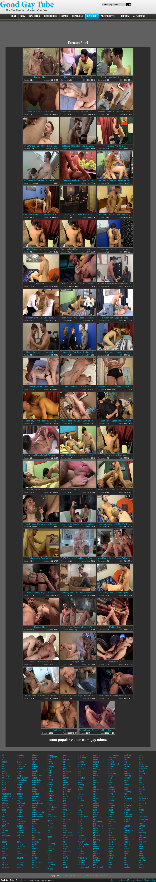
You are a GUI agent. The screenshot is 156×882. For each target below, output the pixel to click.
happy (65, 814)
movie (95, 760)
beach (4, 842)
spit (125, 782)
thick (141, 764)
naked (95, 764)
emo (49, 789)
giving (65, 782)
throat (141, 771)
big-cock (5, 867)
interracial (82, 757)
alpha (4, 771)
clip (33, 762)
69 (3, 757)
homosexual (68, 835)
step (125, 796)
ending (50, 791)
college (35, 778)
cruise (34, 805)
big (3, 862)
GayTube (72, 876)
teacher (127, 867)
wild (140, 851)
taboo (126, 853)
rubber (111, 812)
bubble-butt (22, 828)
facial (50, 819)
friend (65, 755)
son (125, 771)
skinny (111, 856)
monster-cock (83, 867)
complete (36, 782)
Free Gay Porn (83, 876)
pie (94, 837)
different (35, 849)
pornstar (96, 858)
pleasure (97, 846)
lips (79, 808)
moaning (81, 860)
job (79, 773)
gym (64, 801)
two (140, 812)
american (6, 778)
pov (94, 865)
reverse (111, 792)
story (126, 808)
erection (51, 796)
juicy (80, 780)
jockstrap (81, 778)
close (34, 764)
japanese (82, 764)
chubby (20, 865)
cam (19, 842)
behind (5, 856)
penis (95, 828)
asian (4, 789)
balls (4, 821)
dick (34, 846)
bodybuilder (22, 780)
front (64, 757)
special (127, 778)
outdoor (96, 803)
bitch (19, 760)
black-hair (21, 766)
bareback (6, 830)
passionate (97, 821)
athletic (5, 803)
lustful (80, 828)
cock (34, 773)
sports (126, 785)
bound (19, 796)
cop (33, 787)
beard (4, 844)
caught (20, 858)
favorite (51, 828)
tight (140, 780)
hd (64, 821)
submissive (128, 830)
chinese (20, 862)
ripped (111, 801)
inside (65, 867)
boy (18, 801)
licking (80, 805)
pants (95, 814)
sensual (111, 828)
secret (110, 819)
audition (5, 805)
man (80, 833)
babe (4, 810)
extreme (51, 809)
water (141, 840)
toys (140, 794)
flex (49, 853)
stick (125, 801)
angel (4, 782)
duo (49, 775)
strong (126, 821)
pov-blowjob (98, 867)
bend (4, 858)
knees (80, 789)
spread (126, 787)
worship (142, 858)
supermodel (129, 840)
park (95, 817)
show (110, 844)
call (18, 840)
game (65, 769)
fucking (66, 760)
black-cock (21, 764)
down (50, 759)
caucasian (21, 856)
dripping (51, 766)
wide (141, 849)
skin (110, 853)
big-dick (20, 755)
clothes (35, 766)
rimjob (111, 796)
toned (141, 787)
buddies (20, 830)
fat (49, 825)
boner (19, 785)
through (142, 773)
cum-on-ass (37, 814)
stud (125, 824)
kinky (80, 782)
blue (19, 773)
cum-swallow (37, 817)
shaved (111, 837)
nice (95, 771)
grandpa (66, 792)
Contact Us (115, 880)
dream (50, 761)
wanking (142, 833)
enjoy (50, 793)
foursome (51, 864)
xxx (140, 862)
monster (81, 865)
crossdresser (37, 803)
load (80, 812)
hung (65, 853)
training (142, 796)
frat (49, 867)
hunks (65, 858)
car (18, 849)
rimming (111, 798)
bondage (21, 782)
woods (141, 853)
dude (50, 773)
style (126, 828)
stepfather (128, 798)
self (109, 826)
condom (35, 785)
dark (34, 830)
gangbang (67, 771)
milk (79, 856)
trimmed (142, 803)
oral (94, 796)
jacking (81, 762)
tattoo (126, 865)
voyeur (142, 830)
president (112, 757)
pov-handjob (113, 755)
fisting (50, 851)
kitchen (81, 787)
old (94, 787)
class (19, 867)
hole (64, 828)
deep (34, 837)
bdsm (4, 840)
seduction (112, 821)
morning (96, 755)
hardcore (66, 819)
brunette (20, 824)
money (81, 862)
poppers (96, 853)
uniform (142, 821)
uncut (141, 814)
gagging (66, 766)
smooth (127, 757)
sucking (127, 833)
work (141, 856)
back (4, 812)
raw (110, 780)
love (80, 821)
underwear (143, 819)
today (141, 785)
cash (19, 851)
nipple (95, 776)
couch (34, 789)
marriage (81, 835)
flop (49, 857)
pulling (111, 771)
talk (125, 856)
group (65, 796)
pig (94, 842)
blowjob (20, 771)
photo (95, 833)
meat (80, 849)
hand (65, 808)
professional (113, 764)
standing (127, 792)
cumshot (35, 819)
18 (3, 755)
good (65, 787)
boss (19, 792)
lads (80, 792)
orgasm (96, 798)
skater (110, 851)
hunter (65, 860)
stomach (127, 805)
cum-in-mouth (38, 812)
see (110, 824)
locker (80, 814)
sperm (126, 780)
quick (110, 778)
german (66, 778)
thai (140, 762)
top (140, 792)
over (95, 808)
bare (4, 828)
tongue (142, 789)
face (49, 814)
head (65, 824)
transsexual (144, 798)
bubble (20, 826)
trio (140, 805)
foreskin (51, 862)
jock (79, 776)
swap (126, 846)
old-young (97, 789)
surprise (127, 842)
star (125, 794)
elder (50, 787)
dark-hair (36, 833)
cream (34, 798)
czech (34, 824)
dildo (34, 851)
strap (126, 812)
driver (50, 768)
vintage (142, 826)
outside (96, 805)
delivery (35, 842)
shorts (110, 842)
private (111, 762)
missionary (82, 858)
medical (81, 851)
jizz (79, 771)
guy (64, 798)
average (5, 808)
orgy (95, 801)
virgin (141, 828)
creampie (36, 801)
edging (50, 784)
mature (81, 846)
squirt (126, 789)
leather (81, 801)
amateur (5, 773)
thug (141, 776)
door (34, 865)
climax (35, 760)
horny (65, 840)
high (64, 826)
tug (140, 808)
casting (20, 853)
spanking (127, 776)
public (110, 769)
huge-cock (67, 851)
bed (3, 851)
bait (3, 817)
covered (35, 794)
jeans (80, 766)
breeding (21, 810)
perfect (96, 830)
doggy (34, 860)
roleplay (111, 805)
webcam (142, 842)
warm (141, 835)
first (49, 846)
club (34, 769)
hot (64, 842)
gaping (66, 773)
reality (110, 782)
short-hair (112, 840)
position (96, 860)
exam (50, 803)
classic (35, 755)
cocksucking (37, 776)
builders (20, 833)
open (95, 794)
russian (111, 814)
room (110, 808)
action (4, 762)
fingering (51, 844)
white (141, 846)
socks (126, 760)
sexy (110, 833)
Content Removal (128, 880)
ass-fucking (6, 794)
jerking (81, 769)
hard (65, 817)
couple (35, 792)
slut (109, 867)
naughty (96, 769)
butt (18, 837)
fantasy (50, 823)
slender (111, 860)
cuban (34, 808)
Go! (129, 4)
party (95, 819)
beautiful (5, 849)
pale (95, 810)
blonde (20, 769)
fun (64, 764)
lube (80, 824)
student (127, 826)
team (141, 755)
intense (81, 755)
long (80, 819)
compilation (37, 780)
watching (142, 837)
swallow (127, 844)
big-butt (5, 865)
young (141, 867)
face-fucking (53, 816)
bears (4, 846)
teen (141, 760)
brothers (20, 817)
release (111, 789)
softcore (127, 764)
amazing (5, 776)
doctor (34, 858)
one (94, 792)
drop (49, 771)
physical (96, 835)
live (79, 810)
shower (111, 846)
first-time (51, 848)
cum (34, 810)
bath (3, 833)
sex (109, 830)
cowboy (35, 796)
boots (19, 787)
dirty (34, 856)
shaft (110, 835)
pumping (112, 773)
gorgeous (67, 789)
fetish (50, 837)
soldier (126, 766)
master (81, 842)
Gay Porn (64, 876)
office (95, 782)
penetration (98, 826)
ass (3, 792)
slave (110, 858)
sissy (110, 849)
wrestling (142, 860)
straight (127, 810)
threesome (143, 766)
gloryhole (67, 785)
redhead (111, 787)
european (52, 800)
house (65, 846)
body (19, 776)
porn (95, 856)
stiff (125, 803)
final (49, 841)
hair (64, 803)
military (81, 853)
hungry (66, 856)
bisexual (20, 757)
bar (3, 826)
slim (110, 862)
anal (3, 780)
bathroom (6, 835)
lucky (80, 826)
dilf (33, 853)
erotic (50, 798)
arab (4, 785)
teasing (142, 757)
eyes (49, 812)
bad (3, 814)
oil (94, 785)
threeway (143, 769)
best (3, 860)
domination (37, 862)
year (141, 865)
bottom (20, 794)
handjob (66, 810)
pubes (111, 766)
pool (95, 851)
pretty (110, 760)
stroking (127, 819)
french (50, 869)
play (95, 844)
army (4, 787)
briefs (19, 812)
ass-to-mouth (7, 798)
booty (19, 789)
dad (33, 826)
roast (110, 803)
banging (5, 824)
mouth (95, 757)
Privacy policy (149, 880)
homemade (67, 833)
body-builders (22, 778)
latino (80, 796)
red (109, 785)
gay (64, 776)
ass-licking (6, 796)
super (126, 837)
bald (3, 819)
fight (49, 839)
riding (110, 794)
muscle (96, 762)
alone (4, 769)
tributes (142, 801)
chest (19, 860)
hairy (65, 805)
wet (140, 844)
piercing (96, 840)
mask (80, 837)
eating (50, 780)
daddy (34, 828)
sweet (126, 851)
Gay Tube (94, 876)
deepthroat (36, 840)
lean (80, 798)
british (19, 814)
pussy (110, 776)
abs (3, 760)
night (95, 773)
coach (34, 771)
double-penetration (52, 756)
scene (110, 817)
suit (125, 835)
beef (3, 853)
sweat (126, 849)
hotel (65, 844)
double (35, 867)
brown (19, 819)
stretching (128, 814)
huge (65, 849)
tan (125, 860)
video (141, 824)
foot (49, 860)
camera (20, 844)
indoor (65, 865)
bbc (3, 837)
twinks (141, 810)
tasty (126, 862)
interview (81, 760)
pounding (97, 862)
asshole (5, 801)
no (94, 778)
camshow (21, 846)
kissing (81, 785)
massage (82, 840)
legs (80, 803)
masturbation (83, 844)
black (19, 762)
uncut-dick (143, 817)
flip (49, 855)
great (65, 794)
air (3, 764)
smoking (127, 755)
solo (125, 769)
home (65, 830)
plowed (96, 849)
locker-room (83, 817)
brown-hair (21, 821)
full (64, 762)
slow (110, 865)
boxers (20, 798)
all (3, 766)
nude (95, 780)
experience (52, 807)
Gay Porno (103, 876)
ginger (65, 780)
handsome (67, 812)
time (140, 782)
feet (49, 832)
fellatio (50, 835)
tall (125, 858)
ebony (50, 782)
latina (80, 794)
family (50, 821)
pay (94, 824)
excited (50, 805)
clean (34, 757)
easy (49, 777)
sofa (125, 762)
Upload (139, 880)
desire (34, 844)
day (33, 835)
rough (110, 810)
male (80, 830)
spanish (127, 773)
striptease (128, 817)
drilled (50, 764)
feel (49, 830)
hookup (66, 837)
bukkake (20, 835)
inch (64, 862)
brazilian (20, 805)
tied (140, 778)
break (19, 808)
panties (96, 812)
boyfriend (21, 803)
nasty (95, 766)
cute (34, 821)
